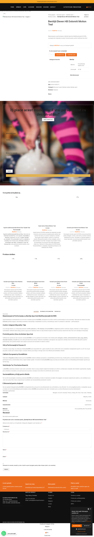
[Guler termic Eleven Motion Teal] (47, 210)
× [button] (90, 509)
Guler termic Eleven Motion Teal (47, 226)
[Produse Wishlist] (84, 7)
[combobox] (88, 509)
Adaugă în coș (60, 54)
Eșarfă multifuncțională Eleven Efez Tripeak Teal (17, 227)
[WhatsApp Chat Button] (3, 533)
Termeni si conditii (81, 531)
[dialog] (81, 521)
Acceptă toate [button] (76, 525)
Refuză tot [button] (87, 525)
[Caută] (82, 7)
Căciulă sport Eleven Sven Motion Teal (77, 227)
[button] (81, 529)
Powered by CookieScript (81, 533)
